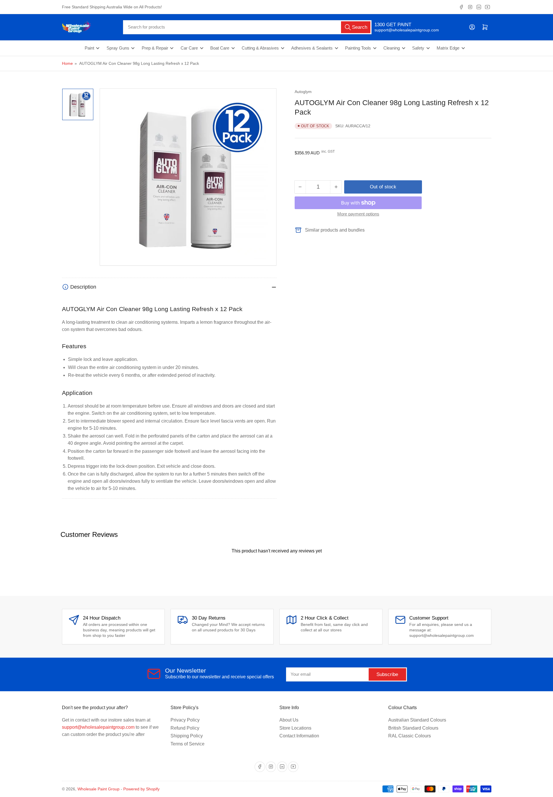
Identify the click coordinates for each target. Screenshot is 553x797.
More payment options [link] (358, 213)
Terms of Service (187, 743)
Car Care (189, 48)
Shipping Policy (187, 735)
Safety (418, 48)
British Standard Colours (413, 728)
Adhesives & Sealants (312, 48)
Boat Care (219, 48)
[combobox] (247, 27)
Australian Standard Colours (417, 720)
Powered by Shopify (141, 789)
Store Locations (295, 728)
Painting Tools (358, 48)
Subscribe (387, 674)
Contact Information (299, 735)
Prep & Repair (155, 48)
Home (67, 63)
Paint (89, 48)
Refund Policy (185, 728)
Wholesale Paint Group (98, 789)
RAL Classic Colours (409, 735)
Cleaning (391, 48)
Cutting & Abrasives (260, 48)
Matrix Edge (448, 48)
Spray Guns (118, 48)
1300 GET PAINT (392, 24)
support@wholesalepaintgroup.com (401, 30)
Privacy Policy (185, 720)
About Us (288, 720)
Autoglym (303, 91)
